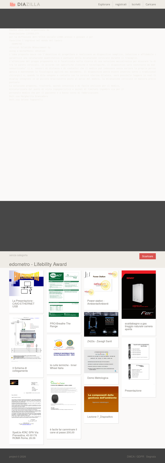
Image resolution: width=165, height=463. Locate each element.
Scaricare (147, 256)
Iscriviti (136, 4)
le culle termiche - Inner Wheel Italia (63, 366)
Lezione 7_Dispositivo (100, 416)
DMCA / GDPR (136, 456)
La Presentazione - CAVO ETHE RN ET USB (23, 303)
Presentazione (133, 390)
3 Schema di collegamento (20, 369)
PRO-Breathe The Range (60, 325)
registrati (120, 4)
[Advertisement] (82, 18)
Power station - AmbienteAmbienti (97, 302)
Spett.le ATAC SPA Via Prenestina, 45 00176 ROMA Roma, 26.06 (25, 435)
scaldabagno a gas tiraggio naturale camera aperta (139, 326)
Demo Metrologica (97, 378)
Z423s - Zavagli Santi (99, 341)
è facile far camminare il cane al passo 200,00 (63, 431)
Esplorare (104, 4)
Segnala (151, 456)
